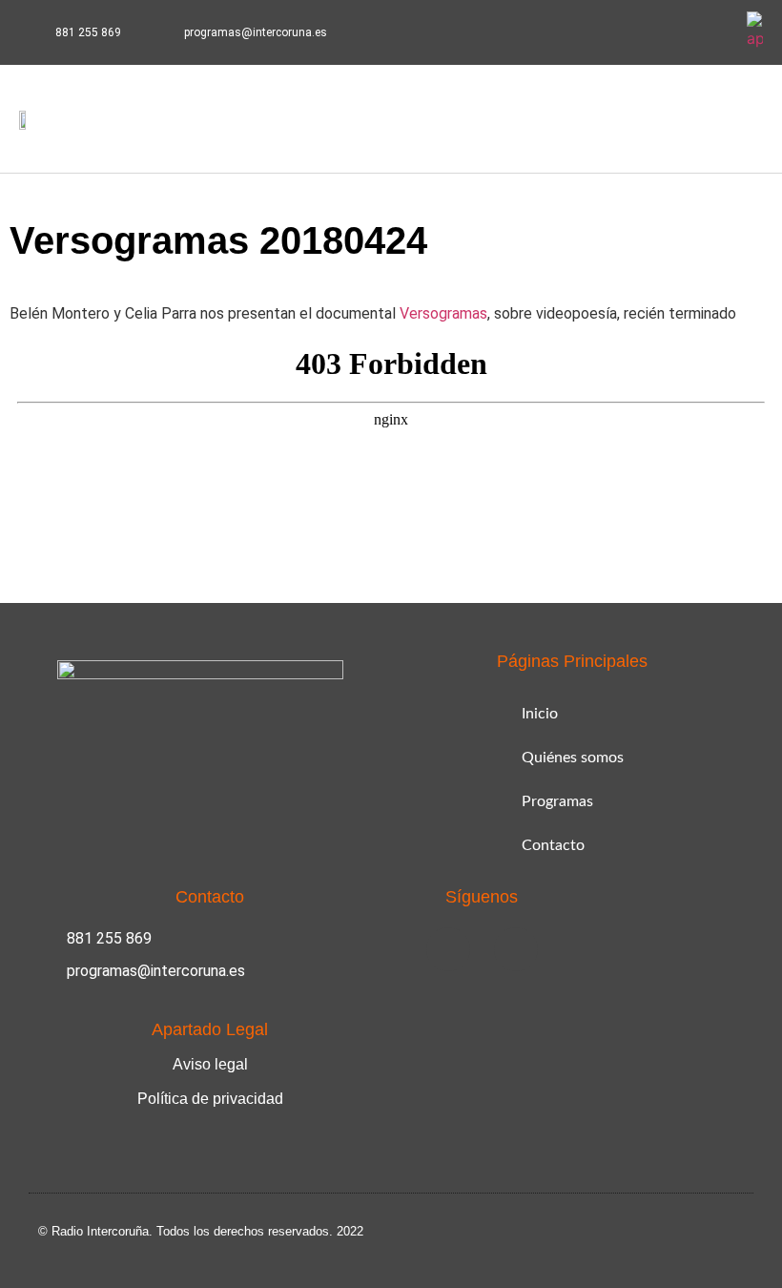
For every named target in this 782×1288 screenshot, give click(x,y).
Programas (557, 801)
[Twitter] (715, 32)
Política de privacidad (210, 1099)
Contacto (553, 845)
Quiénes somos (573, 757)
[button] (686, 119)
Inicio (540, 713)
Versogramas (443, 313)
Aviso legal (210, 1064)
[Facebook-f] (670, 32)
